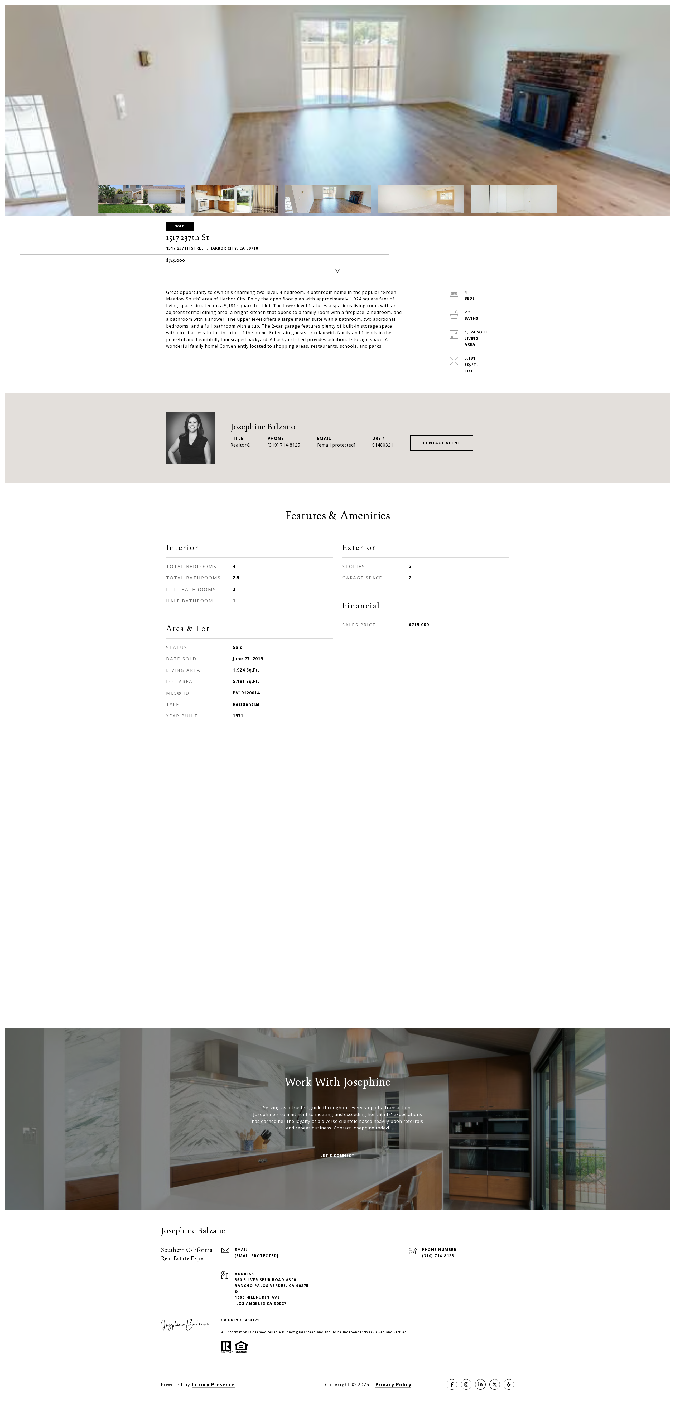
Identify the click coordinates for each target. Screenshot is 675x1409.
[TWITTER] (494, 1384)
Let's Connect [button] (337, 1155)
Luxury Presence (213, 1384)
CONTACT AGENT (442, 442)
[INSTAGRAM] (466, 1384)
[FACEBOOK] (452, 1384)
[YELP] (509, 1384)
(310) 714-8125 (284, 445)
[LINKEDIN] (480, 1384)
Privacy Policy (393, 1384)
